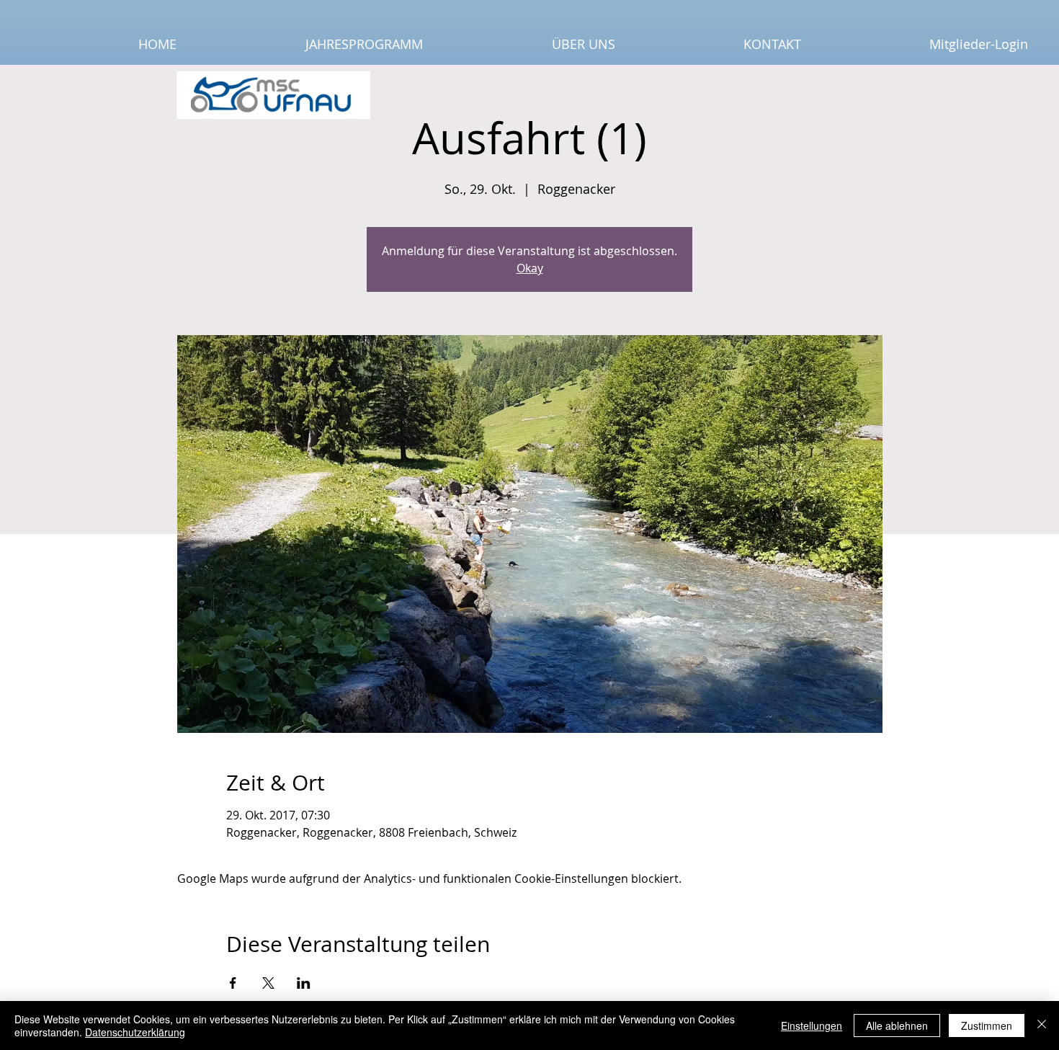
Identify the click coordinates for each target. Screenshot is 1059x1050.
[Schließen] (1041, 1025)
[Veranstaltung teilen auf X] (268, 983)
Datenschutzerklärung (135, 1032)
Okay (530, 268)
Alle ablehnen (897, 1025)
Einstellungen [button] (811, 1025)
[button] (310, 44)
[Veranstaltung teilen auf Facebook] (233, 983)
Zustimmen (986, 1025)
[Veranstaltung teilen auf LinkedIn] (303, 983)
